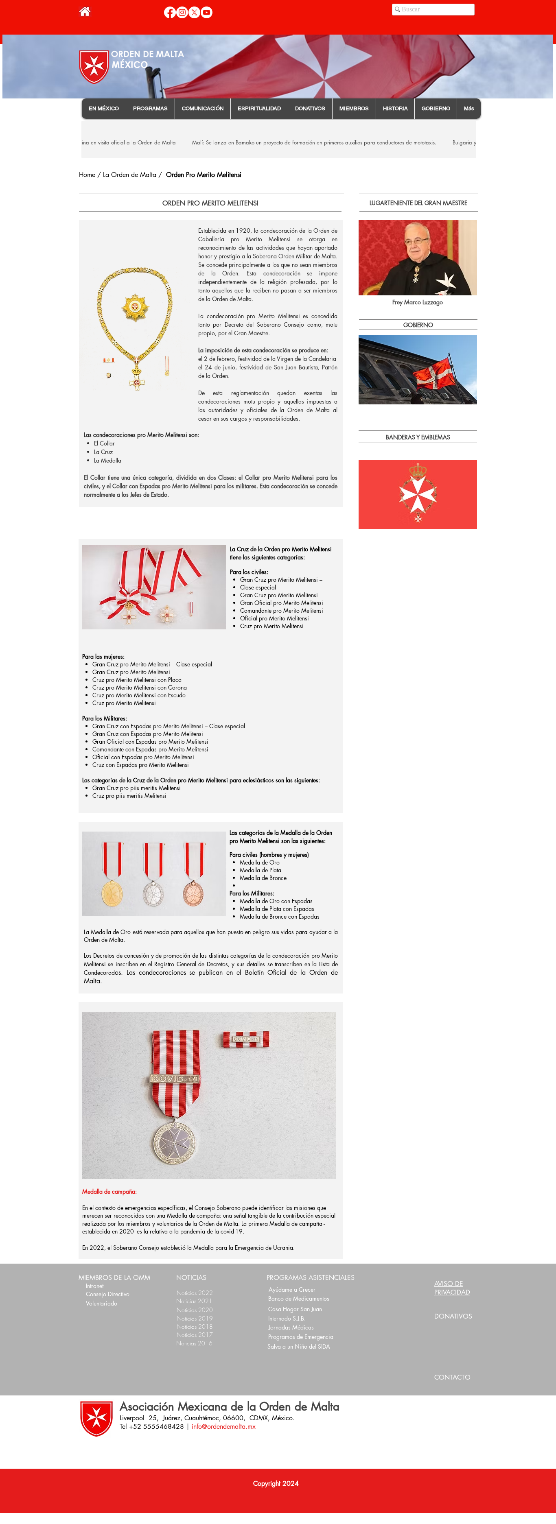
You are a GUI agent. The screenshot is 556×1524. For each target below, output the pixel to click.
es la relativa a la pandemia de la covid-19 (190, 1231)
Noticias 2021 (194, 1301)
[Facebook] (170, 12)
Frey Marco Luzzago (417, 302)
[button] (104, 108)
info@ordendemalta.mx (224, 1426)
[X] (194, 12)
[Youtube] (206, 12)
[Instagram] (182, 12)
